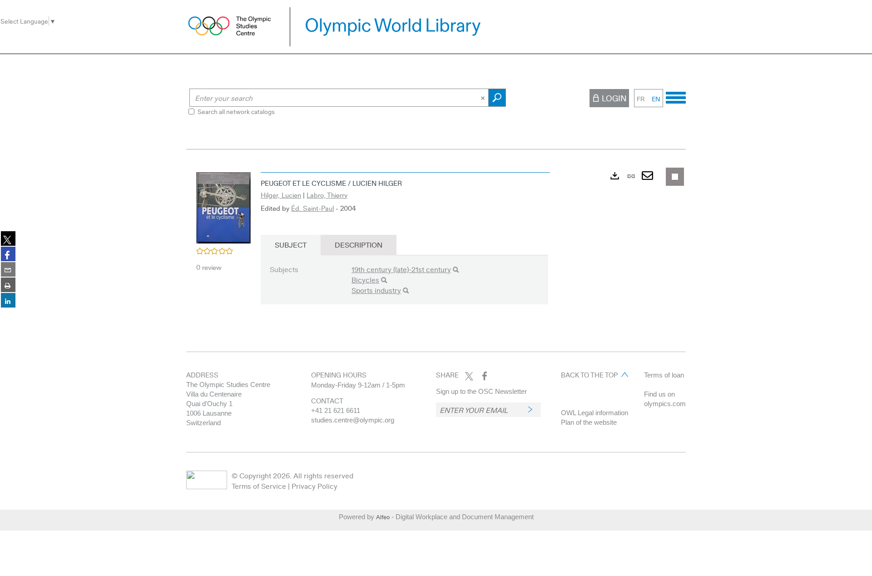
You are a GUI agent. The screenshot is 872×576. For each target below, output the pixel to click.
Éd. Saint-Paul (312, 208)
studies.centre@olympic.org (352, 420)
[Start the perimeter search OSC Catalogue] (497, 98)
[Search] (456, 269)
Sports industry (376, 290)
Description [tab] (358, 244)
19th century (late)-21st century (401, 269)
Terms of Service (259, 486)
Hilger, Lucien (281, 195)
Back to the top (589, 374)
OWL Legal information (594, 413)
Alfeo (383, 517)
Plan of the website (589, 422)
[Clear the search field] (484, 98)
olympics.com (665, 403)
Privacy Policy (314, 486)
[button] (223, 206)
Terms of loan (664, 375)
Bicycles (365, 279)
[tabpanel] (436, 244)
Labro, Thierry (327, 195)
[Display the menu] (676, 96)
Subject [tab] (291, 244)
